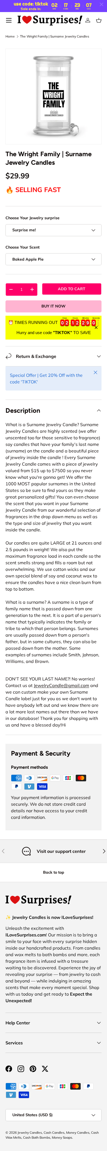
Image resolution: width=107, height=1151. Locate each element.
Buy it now (53, 306)
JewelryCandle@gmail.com (61, 685)
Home (10, 36)
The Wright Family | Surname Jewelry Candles (54, 36)
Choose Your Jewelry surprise (32, 217)
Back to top (53, 872)
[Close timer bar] (101, 4)
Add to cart (71, 288)
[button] (98, 20)
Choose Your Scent (22, 247)
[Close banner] (96, 327)
